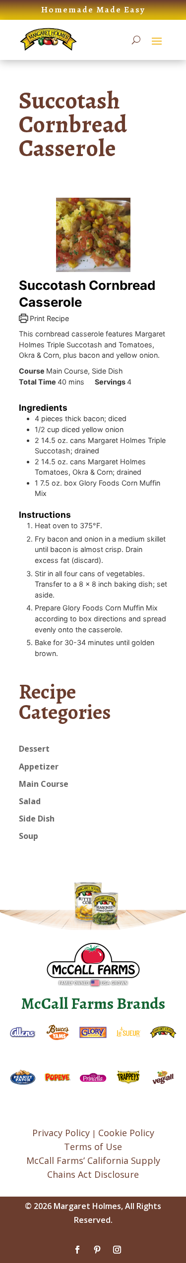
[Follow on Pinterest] (97, 1250)
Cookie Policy (126, 1133)
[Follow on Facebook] (77, 1250)
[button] (157, 41)
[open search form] (136, 40)
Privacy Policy (61, 1133)
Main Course (43, 783)
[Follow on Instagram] (117, 1250)
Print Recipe (48, 318)
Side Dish (37, 818)
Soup (28, 835)
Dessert (34, 748)
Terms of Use (93, 1147)
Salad (30, 801)
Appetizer (39, 766)
